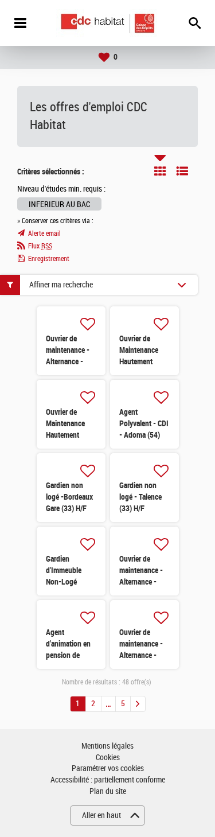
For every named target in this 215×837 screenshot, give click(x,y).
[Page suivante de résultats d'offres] (138, 703)
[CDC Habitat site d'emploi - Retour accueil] (107, 23)
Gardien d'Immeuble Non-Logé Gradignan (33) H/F (69, 581)
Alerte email (44, 233)
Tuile (160, 171)
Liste (182, 171)
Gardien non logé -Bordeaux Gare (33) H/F (69, 497)
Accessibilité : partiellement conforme (107, 780)
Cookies (108, 757)
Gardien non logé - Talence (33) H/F (140, 497)
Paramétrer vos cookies (108, 768)
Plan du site (107, 791)
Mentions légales (107, 746)
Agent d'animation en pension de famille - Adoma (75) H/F (70, 655)
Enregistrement (48, 259)
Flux (40, 246)
